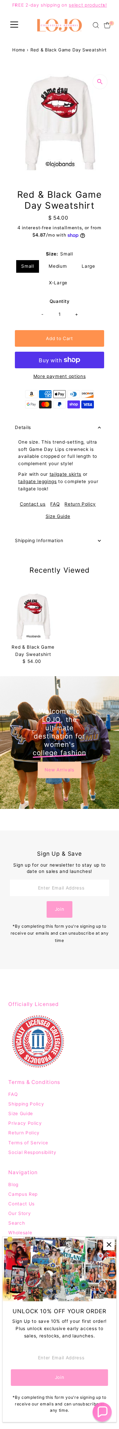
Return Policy (80, 504)
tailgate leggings (37, 481)
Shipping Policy (26, 1104)
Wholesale (20, 1232)
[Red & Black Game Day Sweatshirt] (33, 616)
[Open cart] (107, 25)
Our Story (19, 1213)
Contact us (33, 504)
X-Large (58, 282)
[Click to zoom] (100, 81)
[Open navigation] (14, 25)
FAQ (55, 504)
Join (59, 909)
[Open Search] (96, 25)
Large (88, 266)
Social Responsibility (32, 1152)
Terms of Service (28, 1142)
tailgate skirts (65, 474)
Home (18, 49)
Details (23, 427)
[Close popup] (109, 1244)
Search (16, 1223)
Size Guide (58, 516)
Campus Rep (23, 1194)
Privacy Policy (25, 1123)
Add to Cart (59, 338)
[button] (102, 1412)
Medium (58, 266)
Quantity (59, 301)
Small (27, 266)
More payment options (59, 376)
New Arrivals (59, 769)
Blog (13, 1184)
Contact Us (21, 1203)
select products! (88, 5)
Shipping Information (39, 540)
